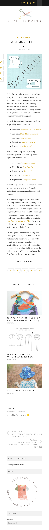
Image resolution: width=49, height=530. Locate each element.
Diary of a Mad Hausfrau (31, 129)
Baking (20, 38)
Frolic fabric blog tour (20, 390)
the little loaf (26, 146)
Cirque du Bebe (29, 179)
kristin (11, 408)
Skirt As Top (28, 171)
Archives (10, 519)
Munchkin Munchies (29, 133)
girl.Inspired (25, 138)
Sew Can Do (28, 167)
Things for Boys (28, 163)
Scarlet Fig (27, 175)
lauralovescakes (28, 142)
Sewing (28, 38)
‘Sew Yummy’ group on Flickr (19, 221)
